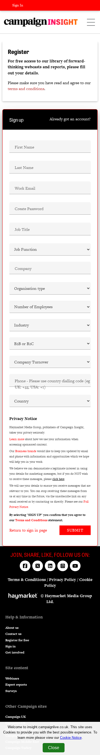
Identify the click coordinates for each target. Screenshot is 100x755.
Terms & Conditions (27, 579)
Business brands (25, 451)
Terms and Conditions (31, 520)
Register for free (17, 640)
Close (53, 747)
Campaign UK (15, 716)
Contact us (13, 633)
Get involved (14, 652)
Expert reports (16, 684)
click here (58, 479)
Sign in (10, 646)
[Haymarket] (24, 596)
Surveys (11, 691)
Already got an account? (70, 119)
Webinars (12, 678)
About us (12, 627)
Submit (75, 530)
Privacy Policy (62, 579)
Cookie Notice (71, 738)
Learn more (16, 439)
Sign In (17, 5)
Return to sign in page (28, 530)
